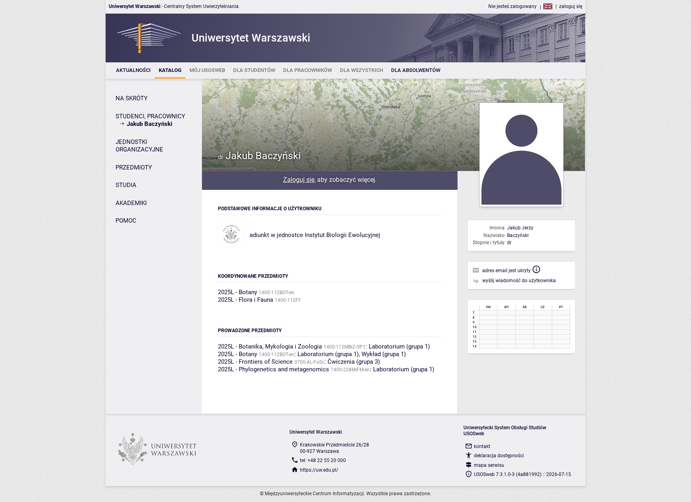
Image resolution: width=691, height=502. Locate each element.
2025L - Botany (237, 292)
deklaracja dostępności (499, 455)
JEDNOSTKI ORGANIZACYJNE (139, 145)
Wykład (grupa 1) (383, 354)
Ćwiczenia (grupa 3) (354, 361)
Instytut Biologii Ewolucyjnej (342, 235)
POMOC (126, 220)
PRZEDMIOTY (134, 167)
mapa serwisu (489, 465)
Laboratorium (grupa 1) (399, 346)
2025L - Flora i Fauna (245, 299)
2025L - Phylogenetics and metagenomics (273, 369)
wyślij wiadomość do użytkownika (519, 280)
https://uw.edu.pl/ (319, 470)
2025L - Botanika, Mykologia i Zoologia (270, 346)
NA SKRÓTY (132, 98)
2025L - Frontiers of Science (255, 361)
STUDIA (126, 185)
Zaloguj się (298, 179)
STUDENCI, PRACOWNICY (150, 116)
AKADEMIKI (131, 203)
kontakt (482, 446)
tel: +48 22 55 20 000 (323, 460)
